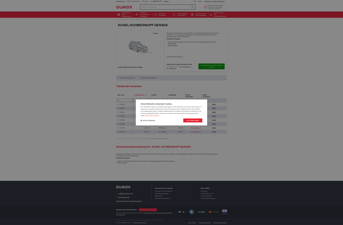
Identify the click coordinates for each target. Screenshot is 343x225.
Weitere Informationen (152, 115)
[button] (148, 120)
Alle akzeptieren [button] (193, 120)
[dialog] (171, 112)
